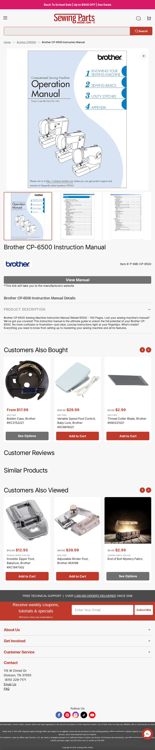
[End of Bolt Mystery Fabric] (128, 540)
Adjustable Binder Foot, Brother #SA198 (72, 561)
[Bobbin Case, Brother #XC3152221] (27, 399)
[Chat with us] (138, 18)
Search (143, 31)
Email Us (10, 684)
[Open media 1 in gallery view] (143, 56)
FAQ (6, 689)
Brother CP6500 (26, 42)
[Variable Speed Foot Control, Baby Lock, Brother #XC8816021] (77, 399)
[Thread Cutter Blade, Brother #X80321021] (128, 399)
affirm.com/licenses (136, 737)
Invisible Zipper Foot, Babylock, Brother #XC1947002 (21, 563)
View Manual (77, 280)
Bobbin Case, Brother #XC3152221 (21, 421)
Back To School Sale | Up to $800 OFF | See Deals (77, 4)
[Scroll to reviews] (77, 255)
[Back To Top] (149, 744)
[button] (5, 18)
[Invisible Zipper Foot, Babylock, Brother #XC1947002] (27, 540)
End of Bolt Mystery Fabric (125, 559)
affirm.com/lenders (117, 731)
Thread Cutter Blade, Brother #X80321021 (127, 421)
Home (7, 42)
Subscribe (143, 610)
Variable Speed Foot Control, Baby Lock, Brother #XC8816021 (76, 423)
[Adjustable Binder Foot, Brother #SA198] (77, 540)
